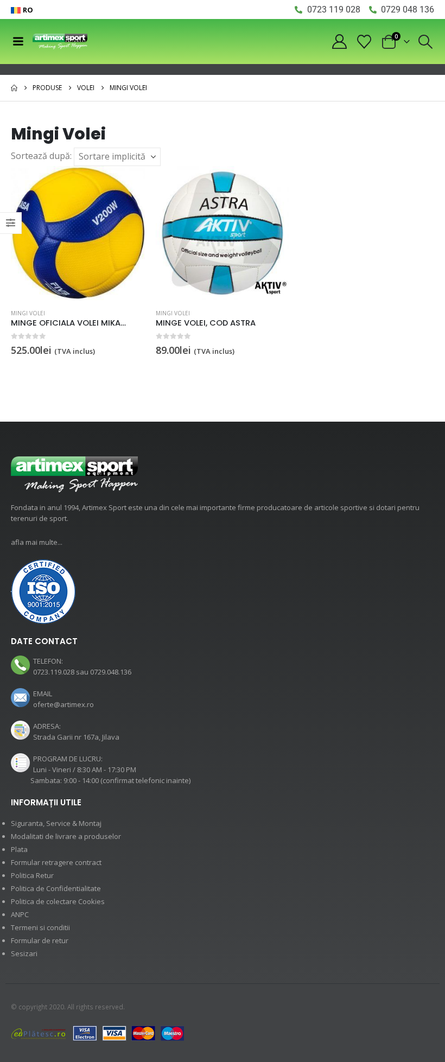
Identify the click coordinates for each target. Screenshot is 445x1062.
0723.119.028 (53, 672)
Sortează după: (41, 156)
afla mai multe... (36, 542)
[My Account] (339, 41)
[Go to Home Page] (14, 87)
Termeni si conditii (40, 927)
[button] (425, 42)
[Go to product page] (78, 233)
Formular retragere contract (56, 862)
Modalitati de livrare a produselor (66, 836)
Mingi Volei (28, 313)
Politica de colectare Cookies (58, 901)
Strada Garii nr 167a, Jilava (76, 737)
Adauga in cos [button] (127, 184)
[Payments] (98, 1032)
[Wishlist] (364, 42)
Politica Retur (32, 875)
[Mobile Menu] (18, 41)
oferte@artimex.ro (63, 704)
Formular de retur (39, 940)
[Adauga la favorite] (138, 314)
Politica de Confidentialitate (56, 888)
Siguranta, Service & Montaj (56, 823)
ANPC (20, 914)
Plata (19, 849)
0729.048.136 (110, 672)
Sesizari (24, 953)
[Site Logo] (60, 41)
